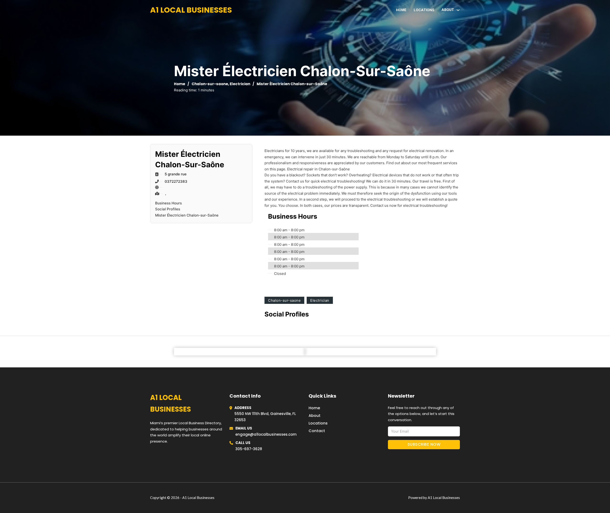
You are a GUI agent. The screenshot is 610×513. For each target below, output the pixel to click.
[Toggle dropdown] (458, 10)
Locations (424, 10)
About (314, 415)
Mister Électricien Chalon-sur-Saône (187, 215)
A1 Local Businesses (191, 10)
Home (401, 10)
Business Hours (168, 203)
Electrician (240, 83)
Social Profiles (167, 209)
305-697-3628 (248, 448)
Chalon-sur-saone (210, 83)
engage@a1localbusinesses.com (266, 434)
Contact (317, 431)
